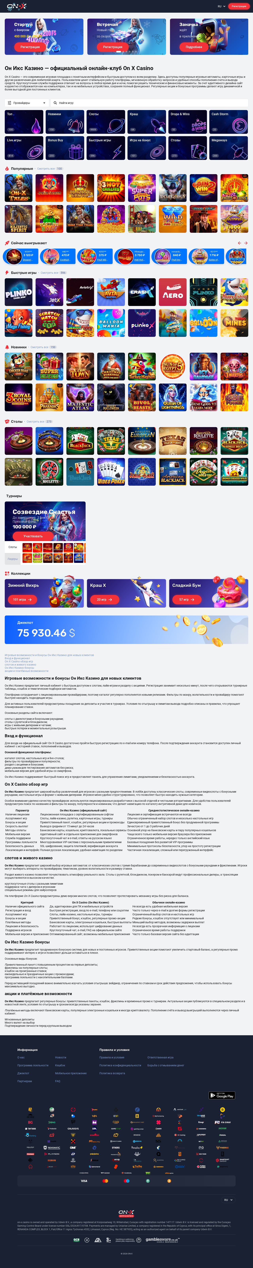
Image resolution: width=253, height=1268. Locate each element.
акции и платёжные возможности (26, 670)
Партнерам (24, 1081)
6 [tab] (136, 51)
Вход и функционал (17, 658)
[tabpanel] (44, 37)
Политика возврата (112, 1073)
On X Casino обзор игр (19, 661)
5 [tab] (133, 51)
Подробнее (194, 47)
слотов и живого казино (20, 664)
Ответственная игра (160, 1057)
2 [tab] (123, 51)
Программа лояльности (32, 1065)
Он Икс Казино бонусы (19, 667)
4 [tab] (129, 51)
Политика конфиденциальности (120, 1065)
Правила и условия (111, 1057)
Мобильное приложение (71, 1073)
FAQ (57, 1081)
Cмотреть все (51, 272)
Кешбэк (60, 1065)
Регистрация (239, 6)
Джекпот (23, 1073)
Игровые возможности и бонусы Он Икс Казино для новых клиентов (49, 655)
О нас (21, 1057)
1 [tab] (118, 51)
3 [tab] (126, 51)
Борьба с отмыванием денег (165, 1065)
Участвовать (33, 536)
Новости (60, 1057)
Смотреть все (48, 168)
